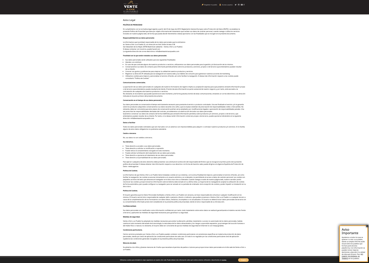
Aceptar (243, 260)
